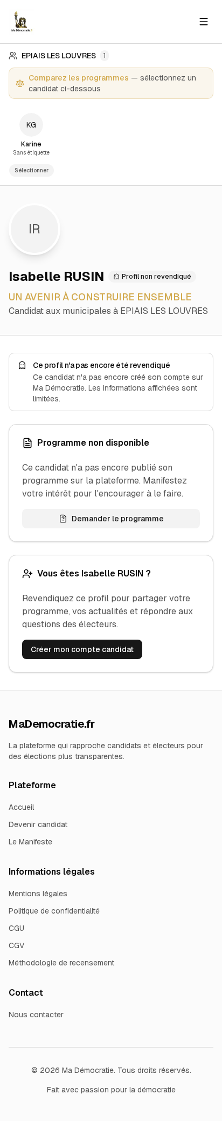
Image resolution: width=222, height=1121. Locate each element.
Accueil (21, 807)
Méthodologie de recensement (61, 963)
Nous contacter (36, 1014)
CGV (16, 945)
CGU (16, 928)
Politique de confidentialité (54, 911)
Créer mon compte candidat (82, 649)
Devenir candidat (38, 824)
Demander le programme (118, 518)
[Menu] (203, 21)
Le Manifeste (30, 842)
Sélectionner (31, 170)
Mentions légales (38, 893)
